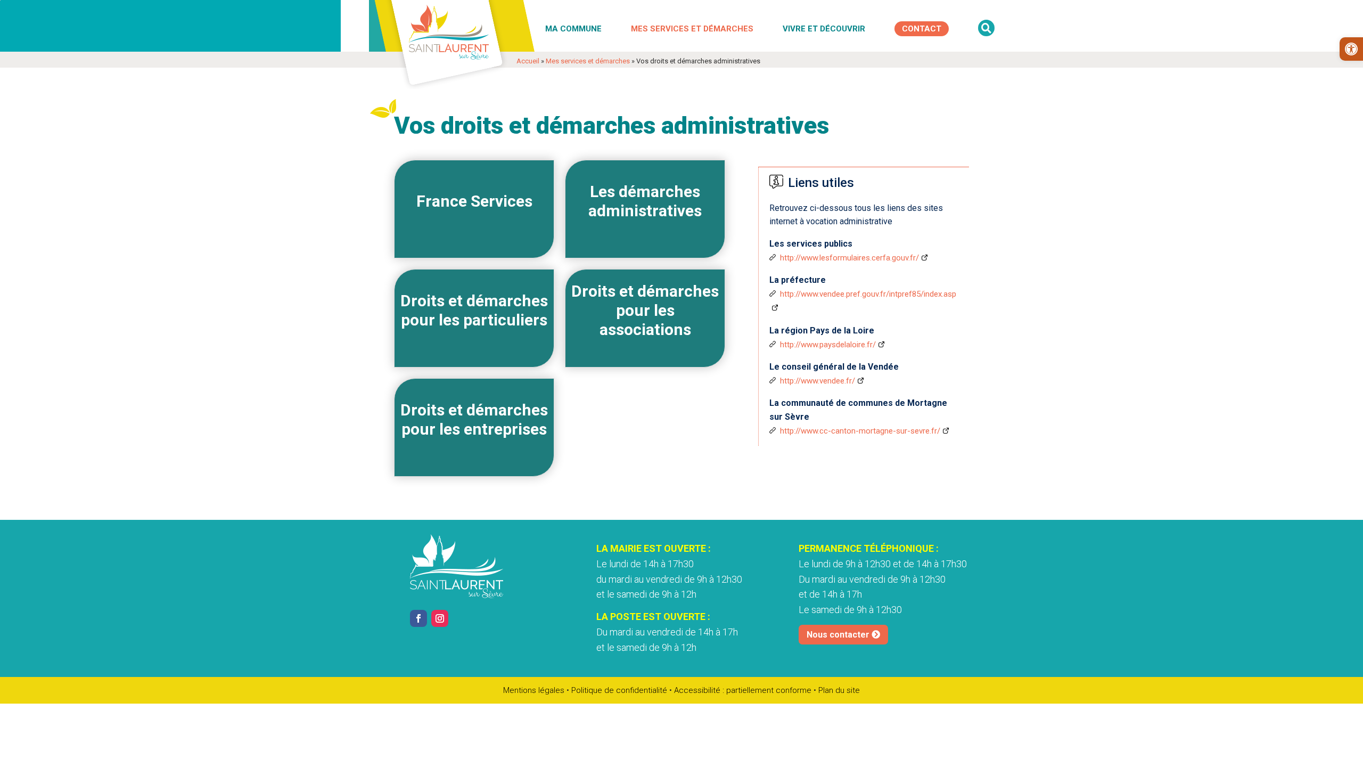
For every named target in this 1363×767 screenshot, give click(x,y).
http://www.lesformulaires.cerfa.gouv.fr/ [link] (849, 258)
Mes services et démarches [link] (692, 29)
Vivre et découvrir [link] (824, 29)
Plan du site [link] (839, 690)
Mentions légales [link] (533, 690)
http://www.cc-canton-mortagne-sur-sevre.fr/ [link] (860, 431)
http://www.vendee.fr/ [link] (817, 381)
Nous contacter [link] (838, 635)
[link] (1351, 49)
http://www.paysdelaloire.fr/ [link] (828, 344)
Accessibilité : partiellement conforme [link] (742, 690)
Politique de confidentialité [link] (619, 690)
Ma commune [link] (573, 29)
